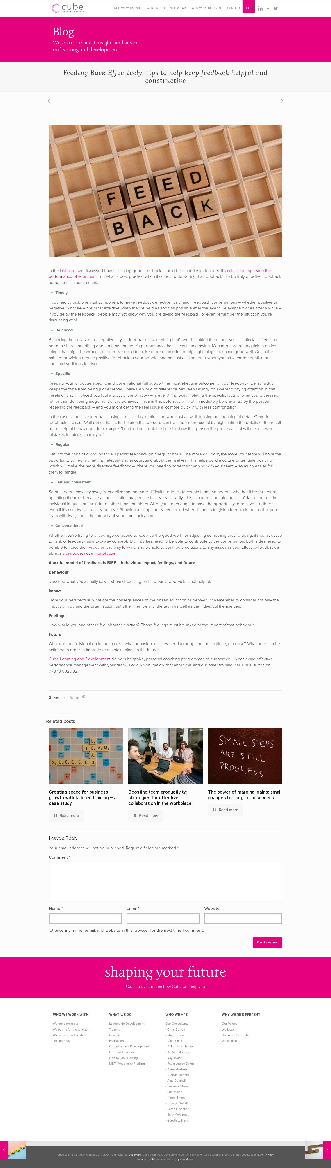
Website (212, 908)
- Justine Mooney (178, 1052)
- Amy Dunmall (176, 1080)
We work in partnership (69, 1035)
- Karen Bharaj (175, 1098)
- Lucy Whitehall (177, 1103)
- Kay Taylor (174, 1058)
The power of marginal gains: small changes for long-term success (244, 794)
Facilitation (116, 1041)
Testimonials (61, 1041)
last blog (68, 270)
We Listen (229, 1029)
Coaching (115, 1035)
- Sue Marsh (174, 1092)
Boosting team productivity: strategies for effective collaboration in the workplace (160, 797)
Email (133, 908)
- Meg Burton (175, 1035)
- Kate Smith (174, 1041)
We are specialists (65, 1024)
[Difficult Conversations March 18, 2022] (318, 1150)
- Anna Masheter (177, 1069)
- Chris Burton (175, 1029)
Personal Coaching (122, 1052)
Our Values (229, 1024)
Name (56, 908)
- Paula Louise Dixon (180, 1064)
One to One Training (123, 1058)
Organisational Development (129, 1046)
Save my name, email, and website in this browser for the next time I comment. (129, 930)
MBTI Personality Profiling (127, 1064)
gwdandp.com (186, 1159)
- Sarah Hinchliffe (177, 1109)
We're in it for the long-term (72, 1029)
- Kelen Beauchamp (179, 1046)
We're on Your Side (235, 1035)
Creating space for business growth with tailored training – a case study (82, 797)
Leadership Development (126, 1024)
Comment (59, 857)
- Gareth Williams (177, 1120)
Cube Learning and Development (79, 659)
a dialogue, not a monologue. (89, 553)
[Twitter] (275, 8)
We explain (229, 1041)
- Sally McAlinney (177, 1115)
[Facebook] (268, 8)
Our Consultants (177, 1024)
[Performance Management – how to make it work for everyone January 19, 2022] (13, 1150)
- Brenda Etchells (177, 1075)
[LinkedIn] (260, 8)
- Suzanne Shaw (177, 1086)
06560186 (135, 1154)
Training (114, 1029)
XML (153, 1159)
